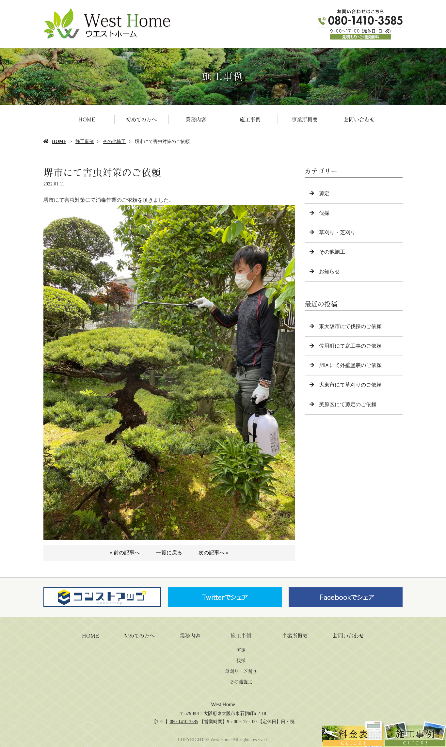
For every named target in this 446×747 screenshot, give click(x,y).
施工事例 (250, 119)
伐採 (324, 213)
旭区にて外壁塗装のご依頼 (350, 365)
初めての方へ (141, 119)
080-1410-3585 (184, 721)
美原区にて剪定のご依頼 (347, 404)
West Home (223, 704)
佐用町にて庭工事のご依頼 (350, 346)
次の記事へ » (214, 552)
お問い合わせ (359, 119)
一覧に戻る (169, 552)
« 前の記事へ (125, 552)
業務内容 (195, 119)
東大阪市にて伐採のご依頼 (350, 326)
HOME (86, 119)
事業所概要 (305, 119)
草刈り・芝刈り (337, 232)
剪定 (324, 193)
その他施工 (114, 141)
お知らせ (329, 271)
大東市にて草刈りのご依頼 (350, 385)
